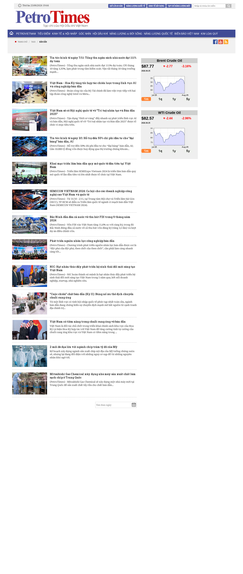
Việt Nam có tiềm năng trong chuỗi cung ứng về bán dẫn (88, 321)
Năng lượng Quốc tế (135, 5)
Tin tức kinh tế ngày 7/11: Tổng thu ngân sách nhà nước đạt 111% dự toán (93, 59)
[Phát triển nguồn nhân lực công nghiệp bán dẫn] (29, 249)
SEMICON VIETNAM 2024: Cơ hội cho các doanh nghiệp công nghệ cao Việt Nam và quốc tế (91, 192)
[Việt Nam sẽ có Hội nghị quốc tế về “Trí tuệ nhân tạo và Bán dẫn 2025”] (29, 120)
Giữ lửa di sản (116, 5)
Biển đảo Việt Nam (186, 33)
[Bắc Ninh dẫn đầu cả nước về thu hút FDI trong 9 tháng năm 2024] (29, 224)
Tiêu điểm (44, 33)
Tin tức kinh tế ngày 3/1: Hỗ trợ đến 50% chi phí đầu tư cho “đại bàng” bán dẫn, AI (92, 139)
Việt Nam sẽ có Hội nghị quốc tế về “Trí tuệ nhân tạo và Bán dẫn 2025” (92, 112)
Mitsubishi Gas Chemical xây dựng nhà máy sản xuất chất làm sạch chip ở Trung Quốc (93, 375)
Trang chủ (22, 41)
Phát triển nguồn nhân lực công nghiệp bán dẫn (82, 241)
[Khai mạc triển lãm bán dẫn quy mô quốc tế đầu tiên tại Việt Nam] (29, 173)
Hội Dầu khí (100, 33)
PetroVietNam (26, 33)
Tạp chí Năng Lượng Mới (179, 5)
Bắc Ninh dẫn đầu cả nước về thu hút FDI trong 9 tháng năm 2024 (90, 218)
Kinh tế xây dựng (156, 5)
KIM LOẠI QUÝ (209, 33)
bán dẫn (43, 41)
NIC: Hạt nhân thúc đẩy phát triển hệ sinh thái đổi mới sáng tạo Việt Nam (92, 268)
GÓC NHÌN (85, 33)
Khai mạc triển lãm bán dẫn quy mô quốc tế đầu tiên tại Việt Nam (90, 165)
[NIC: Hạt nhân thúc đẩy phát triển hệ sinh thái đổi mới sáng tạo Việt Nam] (29, 276)
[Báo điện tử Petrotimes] (52, 19)
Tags (33, 41)
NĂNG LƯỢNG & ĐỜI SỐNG (126, 33)
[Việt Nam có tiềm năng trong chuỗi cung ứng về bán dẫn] (29, 330)
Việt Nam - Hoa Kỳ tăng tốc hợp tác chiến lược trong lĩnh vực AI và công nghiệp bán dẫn (93, 84)
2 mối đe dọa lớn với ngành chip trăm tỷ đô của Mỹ (83, 347)
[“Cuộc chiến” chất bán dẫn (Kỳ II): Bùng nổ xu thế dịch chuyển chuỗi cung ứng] (29, 303)
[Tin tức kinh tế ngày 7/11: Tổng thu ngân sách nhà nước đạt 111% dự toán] (29, 66)
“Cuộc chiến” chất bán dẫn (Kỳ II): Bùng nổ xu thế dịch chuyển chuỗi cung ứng (91, 295)
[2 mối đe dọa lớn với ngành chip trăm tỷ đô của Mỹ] (29, 356)
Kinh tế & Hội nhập (64, 33)
